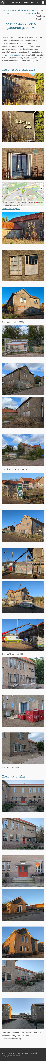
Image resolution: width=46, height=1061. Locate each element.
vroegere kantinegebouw (11, 55)
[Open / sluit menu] (43, 2)
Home (4, 10)
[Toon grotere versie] (23, 89)
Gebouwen (21, 10)
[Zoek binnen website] (2, 2)
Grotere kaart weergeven (11, 209)
